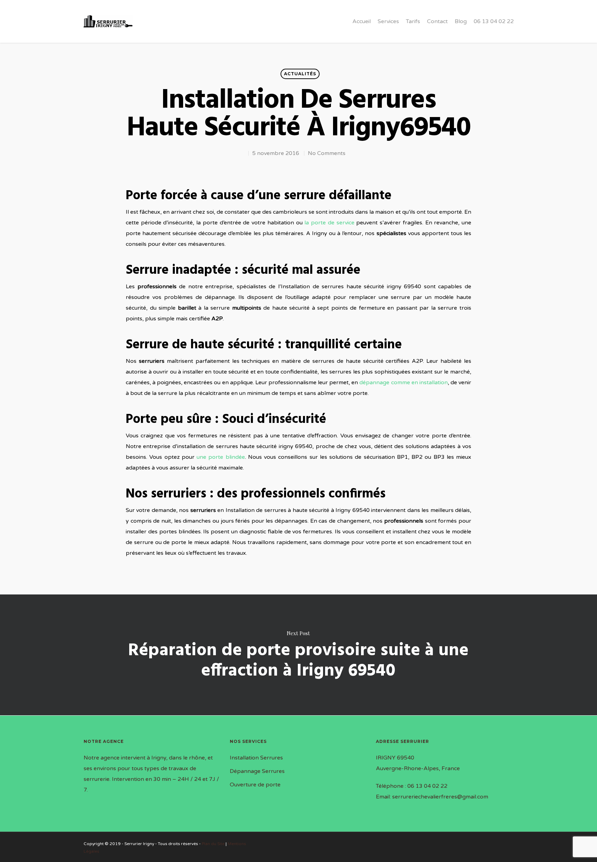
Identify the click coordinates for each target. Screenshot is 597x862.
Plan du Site (213, 843)
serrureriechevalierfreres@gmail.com (440, 796)
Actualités (300, 73)
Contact (437, 21)
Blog (461, 21)
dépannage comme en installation (403, 382)
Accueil (361, 21)
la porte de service (329, 222)
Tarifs (413, 21)
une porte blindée (221, 457)
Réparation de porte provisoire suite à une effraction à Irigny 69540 (298, 654)
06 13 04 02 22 (494, 21)
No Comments (326, 153)
